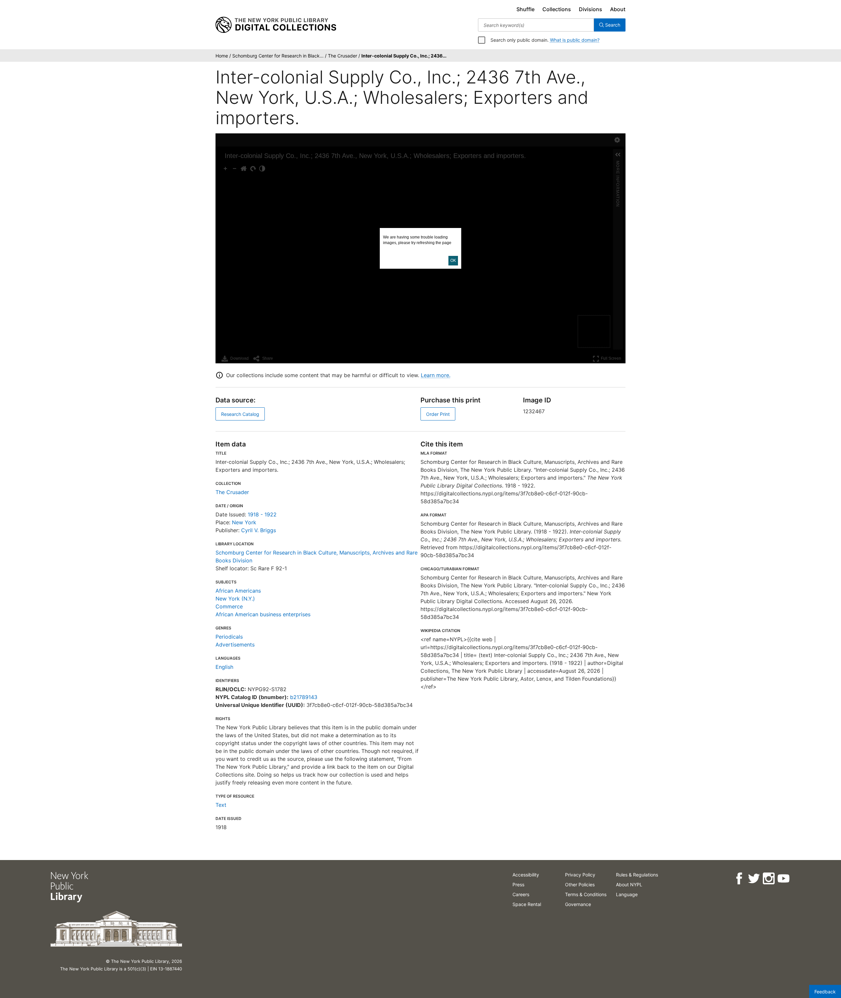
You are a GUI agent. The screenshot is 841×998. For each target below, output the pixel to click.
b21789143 (303, 697)
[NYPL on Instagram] (768, 878)
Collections (556, 9)
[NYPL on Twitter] (753, 878)
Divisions (590, 9)
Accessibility (525, 874)
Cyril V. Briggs (258, 530)
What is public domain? (575, 40)
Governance (578, 904)
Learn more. (435, 375)
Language (627, 894)
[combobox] (536, 25)
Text (221, 805)
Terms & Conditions (585, 894)
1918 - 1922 (262, 514)
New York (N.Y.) (235, 598)
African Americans (238, 590)
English (224, 667)
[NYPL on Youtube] (783, 878)
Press (518, 884)
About (617, 9)
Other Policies (580, 884)
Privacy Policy (580, 874)
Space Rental (526, 904)
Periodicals (229, 636)
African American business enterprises (263, 614)
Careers (520, 894)
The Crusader (232, 492)
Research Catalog (240, 414)
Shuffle (525, 9)
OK (453, 260)
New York (244, 522)
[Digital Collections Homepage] (276, 25)
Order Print (438, 414)
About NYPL (629, 884)
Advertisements (235, 644)
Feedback (825, 991)
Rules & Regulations (637, 874)
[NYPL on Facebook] (739, 878)
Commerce (229, 606)
